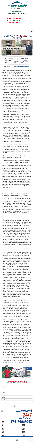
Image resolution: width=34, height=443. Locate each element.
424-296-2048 (13, 20)
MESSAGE (3, 399)
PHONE (2, 390)
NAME (2, 385)
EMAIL (2, 395)
